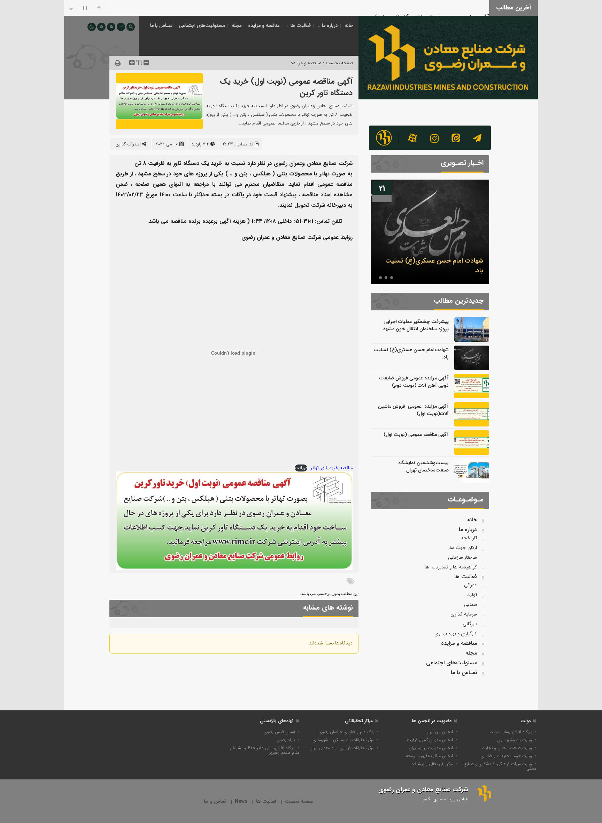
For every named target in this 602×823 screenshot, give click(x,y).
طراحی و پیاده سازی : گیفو (445, 799)
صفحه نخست (299, 801)
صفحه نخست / (337, 63)
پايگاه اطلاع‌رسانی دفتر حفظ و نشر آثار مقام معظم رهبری (264, 750)
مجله (236, 25)
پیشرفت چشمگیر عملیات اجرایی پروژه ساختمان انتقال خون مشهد (416, 325)
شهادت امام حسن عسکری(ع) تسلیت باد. (411, 353)
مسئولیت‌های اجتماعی (202, 25)
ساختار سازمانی (462, 557)
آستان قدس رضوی (279, 731)
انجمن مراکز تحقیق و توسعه (429, 756)
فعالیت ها (301, 25)
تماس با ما (215, 801)
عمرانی (470, 585)
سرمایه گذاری (463, 614)
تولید (472, 594)
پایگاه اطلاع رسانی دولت (510, 731)
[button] (391, 277)
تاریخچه (469, 538)
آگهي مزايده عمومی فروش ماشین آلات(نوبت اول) (432, 6)
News (241, 801)
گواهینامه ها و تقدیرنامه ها (451, 567)
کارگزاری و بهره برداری (455, 633)
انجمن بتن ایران (439, 731)
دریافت (301, 468)
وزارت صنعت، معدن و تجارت (507, 748)
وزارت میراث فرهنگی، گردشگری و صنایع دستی (500, 766)
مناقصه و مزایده (263, 25)
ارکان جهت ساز (462, 547)
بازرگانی (470, 624)
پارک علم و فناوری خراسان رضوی (346, 731)
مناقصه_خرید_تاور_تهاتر (332, 468)
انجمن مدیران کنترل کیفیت (430, 740)
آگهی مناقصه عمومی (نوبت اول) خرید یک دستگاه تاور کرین (286, 87)
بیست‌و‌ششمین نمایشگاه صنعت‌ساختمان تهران (423, 466)
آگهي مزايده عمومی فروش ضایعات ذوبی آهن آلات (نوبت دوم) (414, 381)
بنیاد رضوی (286, 740)
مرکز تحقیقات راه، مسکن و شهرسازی (343, 740)
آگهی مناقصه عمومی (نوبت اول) (416, 434)
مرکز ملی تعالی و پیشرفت (431, 764)
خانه (349, 25)
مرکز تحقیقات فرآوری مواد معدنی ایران (341, 748)
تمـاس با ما (161, 25)
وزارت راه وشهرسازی (514, 740)
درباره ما (330, 25)
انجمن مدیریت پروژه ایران (431, 748)
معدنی (470, 604)
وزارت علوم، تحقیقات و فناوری (506, 756)
